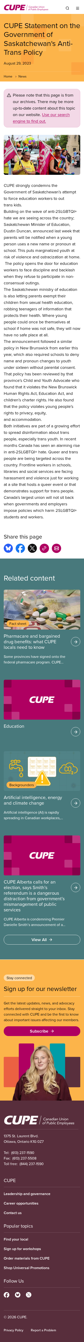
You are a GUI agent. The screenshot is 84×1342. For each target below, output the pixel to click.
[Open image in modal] (42, 155)
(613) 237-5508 (24, 1158)
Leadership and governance (27, 1193)
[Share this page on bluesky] (8, 549)
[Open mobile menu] (77, 8)
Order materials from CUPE (26, 1258)
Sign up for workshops (22, 1248)
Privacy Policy (13, 1330)
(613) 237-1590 (22, 1152)
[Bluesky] (17, 1294)
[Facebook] (6, 1294)
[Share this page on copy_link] (44, 549)
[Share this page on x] (32, 549)
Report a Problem (43, 1330)
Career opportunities (21, 1203)
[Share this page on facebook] (20, 549)
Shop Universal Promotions (26, 1268)
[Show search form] (67, 8)
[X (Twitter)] (28, 1294)
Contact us (13, 1212)
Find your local (16, 1239)
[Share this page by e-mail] (56, 549)
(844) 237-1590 (32, 1163)
